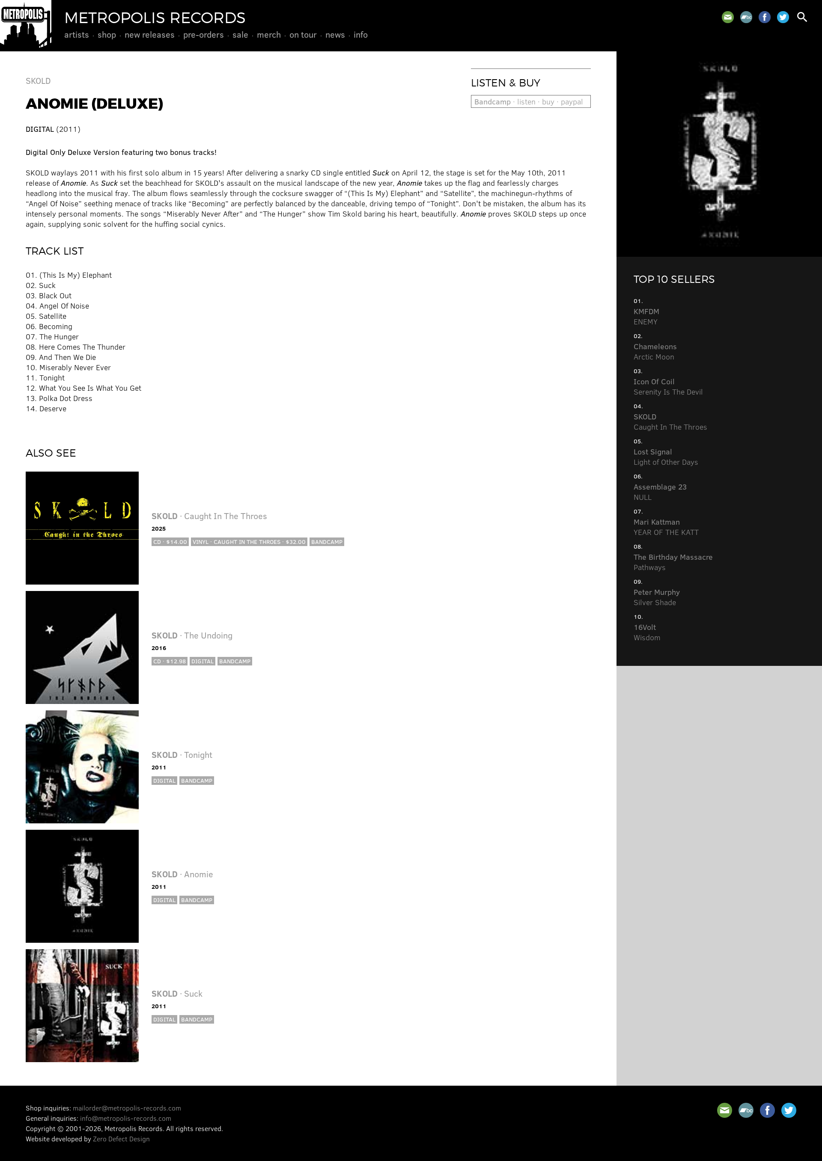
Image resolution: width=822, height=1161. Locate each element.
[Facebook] (765, 17)
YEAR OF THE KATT (666, 527)
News (335, 34)
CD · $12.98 (169, 661)
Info (361, 34)
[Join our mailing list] (728, 17)
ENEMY (646, 316)
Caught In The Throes (670, 421)
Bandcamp (326, 541)
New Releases (150, 34)
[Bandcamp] (746, 17)
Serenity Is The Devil (668, 386)
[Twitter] (783, 17)
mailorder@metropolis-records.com (127, 1107)
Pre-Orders (203, 34)
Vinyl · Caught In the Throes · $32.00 (249, 541)
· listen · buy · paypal (528, 101)
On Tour (303, 34)
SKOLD (38, 80)
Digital (202, 661)
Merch (269, 34)
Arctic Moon (655, 351)
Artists (76, 34)
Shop (107, 34)
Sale (240, 34)
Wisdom (647, 632)
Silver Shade (657, 597)
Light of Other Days (666, 456)
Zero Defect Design (121, 1138)
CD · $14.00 (170, 541)
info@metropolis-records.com (125, 1117)
